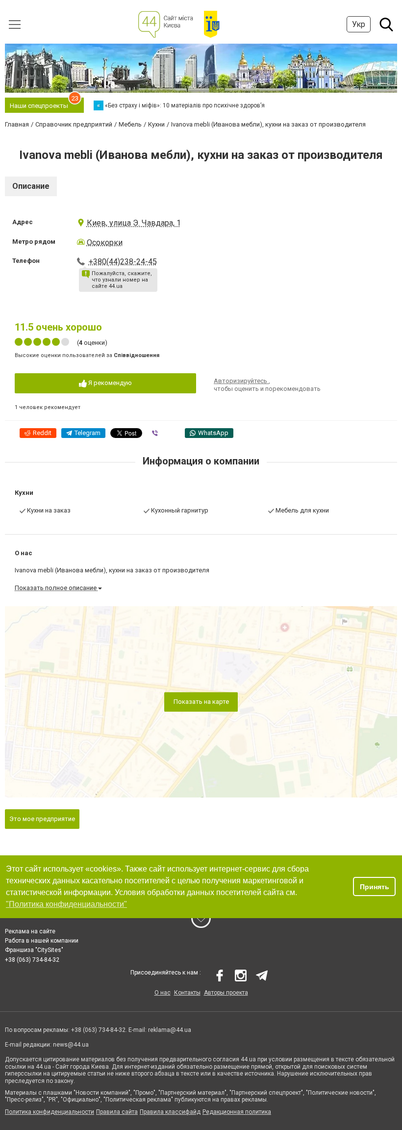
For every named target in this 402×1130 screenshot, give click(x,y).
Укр (358, 24)
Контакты (187, 992)
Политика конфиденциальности (49, 1111)
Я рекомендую (109, 382)
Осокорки (105, 242)
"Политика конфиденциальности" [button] (66, 904)
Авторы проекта (226, 992)
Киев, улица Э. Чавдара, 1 (134, 223)
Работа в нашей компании (41, 940)
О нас (162, 992)
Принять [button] (374, 887)
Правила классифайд (170, 1111)
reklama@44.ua (169, 1030)
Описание (31, 186)
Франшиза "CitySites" (34, 950)
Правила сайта (117, 1111)
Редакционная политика (236, 1111)
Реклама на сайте (30, 931)
